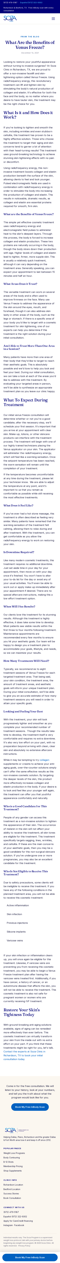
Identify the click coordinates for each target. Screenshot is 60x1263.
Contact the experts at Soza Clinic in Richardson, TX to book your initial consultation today (24, 1055)
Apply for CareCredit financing (18, 1221)
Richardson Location (13, 1184)
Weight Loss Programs (14, 1153)
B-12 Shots (8, 1162)
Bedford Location (11, 1189)
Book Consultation (12, 1198)
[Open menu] (53, 18)
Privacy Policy (24, 1246)
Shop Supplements (12, 1170)
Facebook (19, 1225)
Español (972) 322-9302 (31, 2)
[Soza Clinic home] (10, 19)
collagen (44, 759)
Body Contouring (11, 1157)
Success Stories (11, 1193)
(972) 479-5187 (10, 2)
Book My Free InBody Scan (30, 1107)
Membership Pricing (13, 1166)
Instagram (8, 1225)
